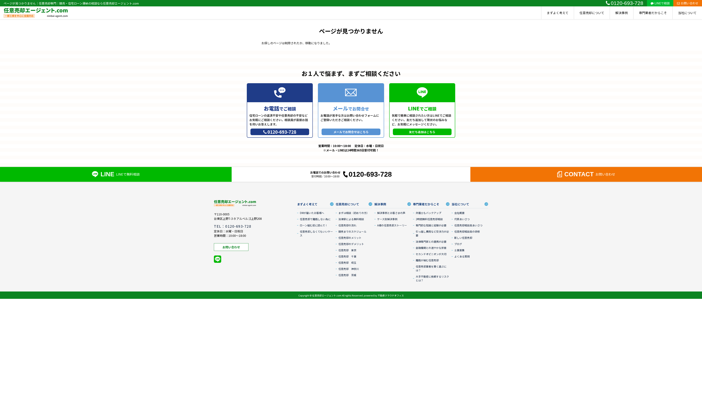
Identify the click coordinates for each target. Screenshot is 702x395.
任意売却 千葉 (347, 256)
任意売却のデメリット (351, 244)
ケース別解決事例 (387, 219)
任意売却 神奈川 (348, 269)
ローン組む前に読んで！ (314, 225)
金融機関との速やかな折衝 (431, 248)
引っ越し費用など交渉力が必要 (432, 233)
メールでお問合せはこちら (351, 132)
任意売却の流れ (347, 225)
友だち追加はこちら (422, 132)
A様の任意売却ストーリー (392, 225)
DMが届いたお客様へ (312, 213)
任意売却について (592, 12)
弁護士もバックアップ (428, 213)
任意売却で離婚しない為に (315, 219)
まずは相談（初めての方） (353, 213)
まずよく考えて (557, 12)
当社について (687, 12)
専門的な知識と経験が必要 (431, 225)
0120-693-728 (627, 3)
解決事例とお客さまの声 (391, 213)
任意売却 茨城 (347, 275)
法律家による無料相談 (351, 219)
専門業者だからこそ (653, 12)
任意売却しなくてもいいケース (316, 233)
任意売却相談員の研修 (467, 231)
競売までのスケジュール (352, 231)
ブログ (458, 244)
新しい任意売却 (463, 238)
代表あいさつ (462, 219)
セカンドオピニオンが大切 (431, 254)
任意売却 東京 (347, 250)
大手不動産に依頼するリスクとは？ (432, 278)
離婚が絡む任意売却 (427, 260)
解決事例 (621, 12)
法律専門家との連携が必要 (431, 241)
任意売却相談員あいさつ (468, 225)
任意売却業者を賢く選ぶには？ (431, 268)
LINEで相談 (662, 3)
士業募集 (459, 250)
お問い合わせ (689, 3)
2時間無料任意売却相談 (429, 219)
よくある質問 (462, 256)
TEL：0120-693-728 (232, 226)
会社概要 (459, 213)
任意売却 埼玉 (347, 262)
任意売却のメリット (349, 238)
